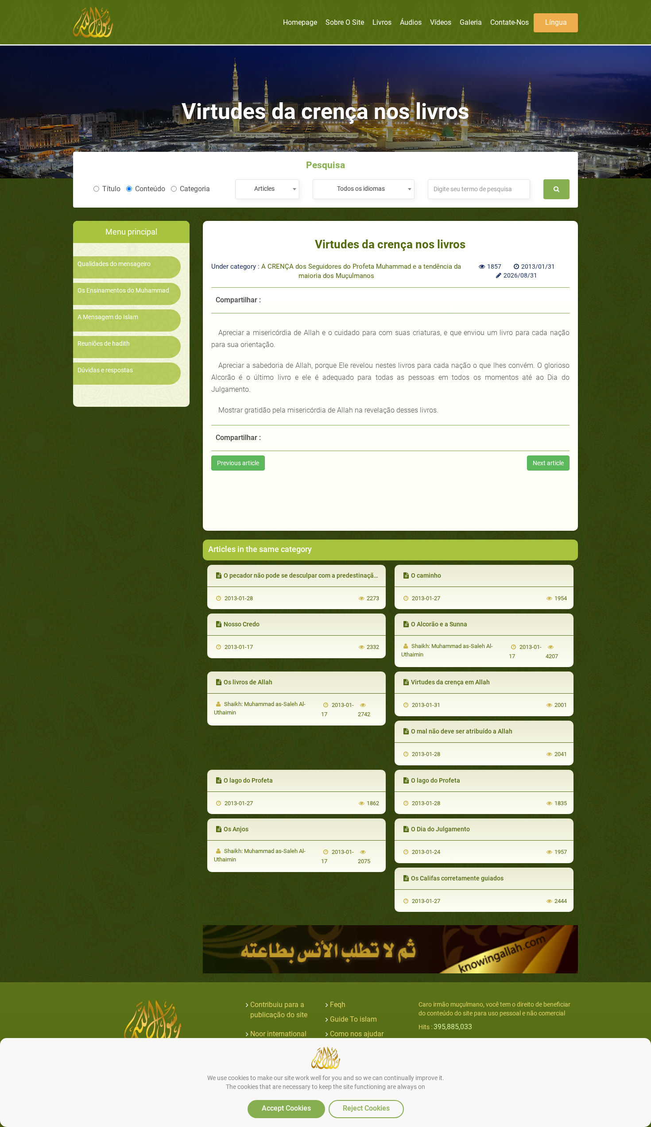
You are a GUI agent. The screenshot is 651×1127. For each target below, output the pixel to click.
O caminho (426, 575)
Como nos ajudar (357, 1034)
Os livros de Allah (248, 682)
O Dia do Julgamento (440, 829)
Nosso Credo (242, 624)
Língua (556, 22)
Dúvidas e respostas (105, 370)
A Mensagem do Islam (108, 317)
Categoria (195, 189)
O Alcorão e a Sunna (439, 624)
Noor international (278, 1034)
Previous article (238, 463)
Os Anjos (236, 829)
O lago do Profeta (248, 780)
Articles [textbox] (264, 188)
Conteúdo (150, 189)
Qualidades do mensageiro (114, 264)
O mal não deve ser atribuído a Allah (461, 731)
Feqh (337, 1004)
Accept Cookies (286, 1108)
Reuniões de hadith (104, 343)
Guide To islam (353, 1019)
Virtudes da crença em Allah (450, 682)
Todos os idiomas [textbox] (361, 188)
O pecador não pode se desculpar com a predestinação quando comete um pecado (339, 575)
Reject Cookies (366, 1108)
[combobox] (267, 189)
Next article (548, 463)
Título (111, 189)
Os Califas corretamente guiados (457, 878)
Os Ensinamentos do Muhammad (123, 290)
